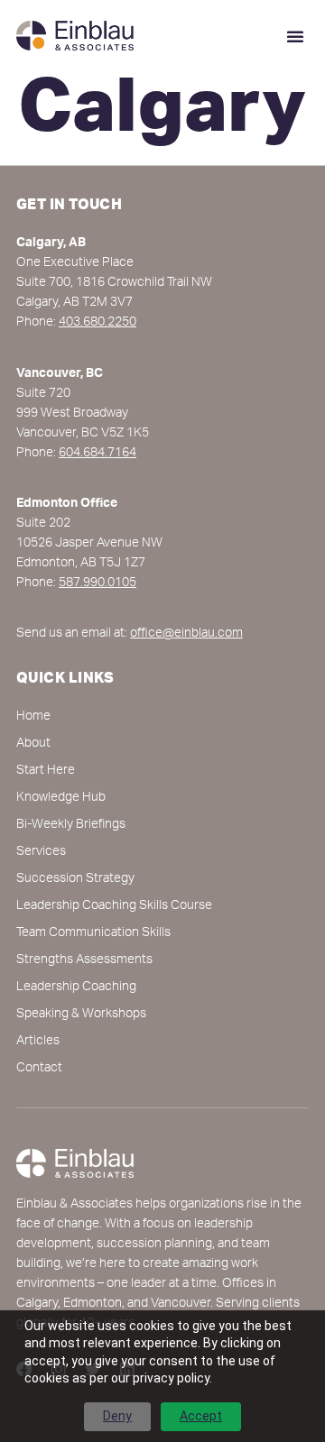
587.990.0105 (97, 583)
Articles (38, 1041)
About (33, 744)
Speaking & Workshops (81, 1014)
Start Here (45, 771)
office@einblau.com (186, 634)
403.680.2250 (97, 323)
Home (33, 717)
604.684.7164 (97, 453)
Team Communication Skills (93, 933)
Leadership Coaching (76, 987)
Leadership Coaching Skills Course (114, 906)
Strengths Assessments (84, 960)
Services (41, 852)
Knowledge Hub (61, 798)
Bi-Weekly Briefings (70, 825)
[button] (295, 36)
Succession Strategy (75, 879)
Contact (39, 1068)
